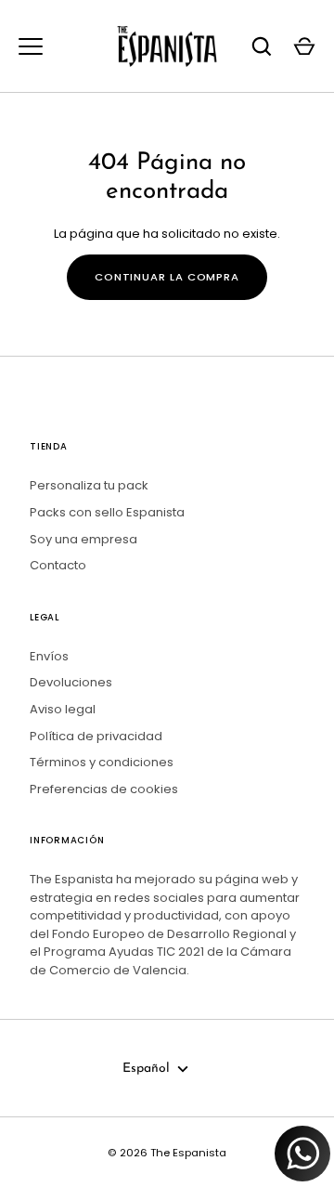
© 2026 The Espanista (167, 1152)
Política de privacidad (96, 736)
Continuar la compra (167, 276)
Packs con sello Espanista (107, 512)
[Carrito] (304, 46)
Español (146, 1069)
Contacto (58, 565)
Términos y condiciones (101, 762)
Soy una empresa (83, 539)
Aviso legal (63, 709)
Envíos (49, 656)
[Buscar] (261, 46)
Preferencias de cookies (104, 789)
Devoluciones (71, 682)
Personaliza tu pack (89, 485)
